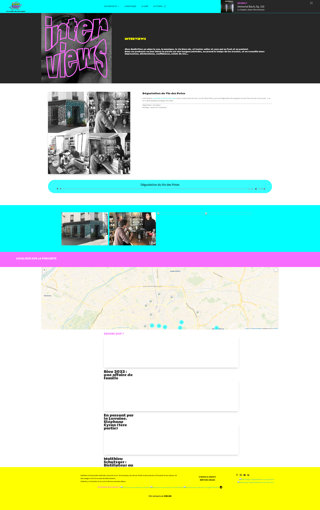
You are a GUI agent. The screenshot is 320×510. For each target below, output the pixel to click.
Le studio (157, 6)
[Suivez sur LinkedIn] (248, 475)
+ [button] (44, 269)
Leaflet (247, 328)
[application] (160, 189)
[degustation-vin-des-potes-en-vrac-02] (132, 245)
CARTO (275, 328)
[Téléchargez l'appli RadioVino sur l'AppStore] (256, 479)
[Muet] (256, 189)
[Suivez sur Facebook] (237, 475)
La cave (144, 6)
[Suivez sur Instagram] (241, 475)
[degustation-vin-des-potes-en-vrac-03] (180, 214)
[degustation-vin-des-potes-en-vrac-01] (85, 245)
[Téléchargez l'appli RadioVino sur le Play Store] (256, 482)
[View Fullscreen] (276, 270)
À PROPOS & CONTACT (207, 477)
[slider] (261, 189)
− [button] (44, 273)
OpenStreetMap (256, 328)
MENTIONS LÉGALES (207, 480)
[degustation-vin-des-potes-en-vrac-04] (228, 214)
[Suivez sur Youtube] (244, 475)
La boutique (130, 6)
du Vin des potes (164, 98)
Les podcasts (110, 6)
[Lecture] (58, 189)
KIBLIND (168, 496)
